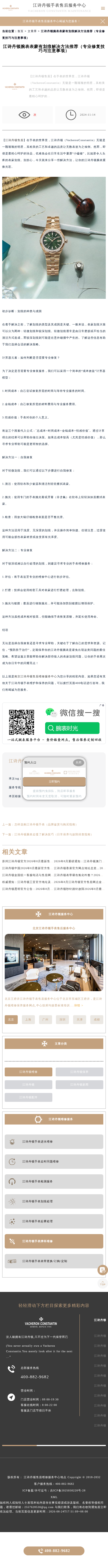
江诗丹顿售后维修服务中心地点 (45, 1477)
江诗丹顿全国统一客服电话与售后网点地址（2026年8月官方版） (46, 875)
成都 (97, 1019)
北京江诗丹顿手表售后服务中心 (54, 928)
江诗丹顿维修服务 (61, 1119)
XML (54, 1497)
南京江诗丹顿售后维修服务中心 (35, 676)
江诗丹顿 (28, 1084)
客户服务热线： (54, 1483)
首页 (20, 31)
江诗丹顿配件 (28, 1097)
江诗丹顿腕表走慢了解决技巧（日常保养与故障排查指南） (54, 834)
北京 (11, 1019)
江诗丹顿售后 (14, 140)
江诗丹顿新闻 (79, 1084)
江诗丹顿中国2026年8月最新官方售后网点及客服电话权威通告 (44, 868)
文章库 (32, 31)
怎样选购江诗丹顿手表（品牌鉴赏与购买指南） (46, 824)
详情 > (78, 1005)
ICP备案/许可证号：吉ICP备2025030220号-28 (54, 1490)
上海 (28, 1019)
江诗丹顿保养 (79, 1071)
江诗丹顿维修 (28, 1071)
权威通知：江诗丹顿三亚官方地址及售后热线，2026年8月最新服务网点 (50, 882)
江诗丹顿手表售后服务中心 (59, 5)
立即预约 (54, 781)
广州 (45, 1019)
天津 (80, 1019)
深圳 (63, 1019)
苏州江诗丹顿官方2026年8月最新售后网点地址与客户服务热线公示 (47, 861)
